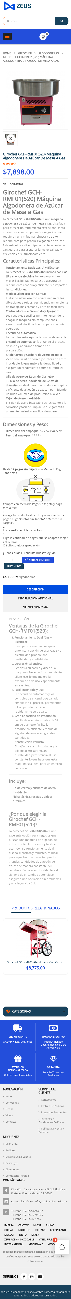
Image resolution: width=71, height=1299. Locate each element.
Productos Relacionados (35, 908)
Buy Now (14, 566)
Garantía (53, 1065)
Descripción (35, 589)
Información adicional (35, 598)
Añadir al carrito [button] (35, 972)
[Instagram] (32, 1274)
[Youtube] (40, 1274)
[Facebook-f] (23, 1274)
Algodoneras (48, 53)
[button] (11, 138)
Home (7, 53)
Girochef (25, 53)
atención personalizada (18, 1067)
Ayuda (51, 553)
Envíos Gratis (18, 1034)
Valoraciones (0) (35, 607)
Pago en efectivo (53, 1034)
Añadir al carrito (37, 560)
